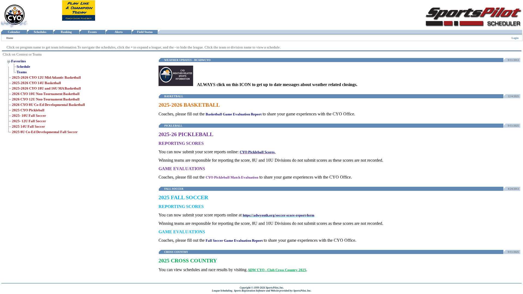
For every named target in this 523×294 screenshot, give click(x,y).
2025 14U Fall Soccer (28, 126)
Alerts (118, 31)
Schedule (23, 67)
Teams (22, 72)
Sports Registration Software (249, 290)
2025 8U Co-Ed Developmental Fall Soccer (45, 132)
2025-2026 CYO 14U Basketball (36, 83)
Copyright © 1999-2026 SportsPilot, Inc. (262, 287)
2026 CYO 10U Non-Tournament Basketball (46, 94)
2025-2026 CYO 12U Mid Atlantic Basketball (46, 77)
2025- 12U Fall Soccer (29, 121)
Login (515, 37)
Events (92, 31)
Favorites (18, 61)
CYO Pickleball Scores (257, 152)
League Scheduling (222, 290)
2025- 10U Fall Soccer (29, 116)
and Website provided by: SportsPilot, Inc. (288, 290)
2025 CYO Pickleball (28, 110)
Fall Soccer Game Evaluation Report (234, 240)
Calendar (14, 31)
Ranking (66, 31)
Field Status (144, 31)
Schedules (40, 31)
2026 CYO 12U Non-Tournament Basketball (46, 99)
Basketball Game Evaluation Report (234, 114)
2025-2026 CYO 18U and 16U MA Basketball (46, 88)
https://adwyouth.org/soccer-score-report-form (278, 215)
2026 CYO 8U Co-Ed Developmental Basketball (48, 105)
